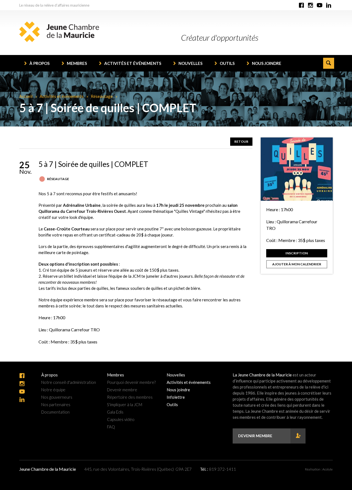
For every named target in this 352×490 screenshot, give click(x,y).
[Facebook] (301, 5)
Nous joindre (266, 63)
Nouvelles (190, 63)
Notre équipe (53, 389)
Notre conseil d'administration (68, 382)
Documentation (55, 412)
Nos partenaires (55, 404)
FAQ (111, 427)
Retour (241, 141)
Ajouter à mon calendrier (296, 264)
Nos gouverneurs (56, 397)
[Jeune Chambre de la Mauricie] (59, 31)
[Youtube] (319, 5)
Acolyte (327, 469)
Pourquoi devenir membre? (131, 382)
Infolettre (176, 397)
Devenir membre (122, 389)
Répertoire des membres (130, 397)
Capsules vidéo (120, 419)
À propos (39, 63)
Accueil (25, 96)
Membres (77, 63)
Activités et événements (132, 63)
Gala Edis (115, 412)
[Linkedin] (328, 5)
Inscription (296, 253)
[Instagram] (310, 5)
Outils (227, 63)
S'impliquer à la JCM (124, 404)
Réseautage (102, 96)
